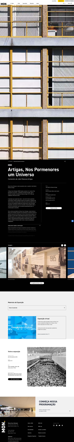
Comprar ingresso (15, 379)
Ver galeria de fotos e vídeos (37, 283)
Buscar (69, 3)
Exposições (10, 161)
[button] (65, 161)
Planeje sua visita (53, 208)
